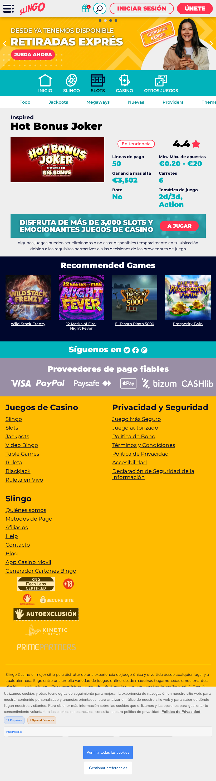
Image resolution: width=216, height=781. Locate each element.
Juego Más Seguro (136, 419)
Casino (124, 90)
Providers (173, 102)
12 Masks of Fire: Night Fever (81, 326)
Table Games (22, 454)
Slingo (71, 90)
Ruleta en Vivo (24, 480)
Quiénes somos (26, 510)
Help (12, 536)
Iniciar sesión (141, 8)
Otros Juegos (161, 90)
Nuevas (136, 102)
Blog (12, 553)
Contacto (18, 545)
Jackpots (58, 102)
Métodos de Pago (29, 519)
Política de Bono (133, 436)
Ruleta (14, 462)
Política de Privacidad (140, 454)
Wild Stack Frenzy (28, 323)
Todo (25, 102)
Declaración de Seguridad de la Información (153, 474)
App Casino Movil (28, 562)
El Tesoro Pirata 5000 (134, 323)
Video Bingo (22, 445)
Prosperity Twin (188, 323)
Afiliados (17, 527)
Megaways (98, 102)
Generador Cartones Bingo (41, 571)
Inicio (45, 90)
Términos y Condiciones (143, 445)
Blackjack (18, 471)
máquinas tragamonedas (157, 680)
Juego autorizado (135, 428)
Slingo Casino (18, 674)
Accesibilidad (129, 462)
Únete (195, 8)
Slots (98, 90)
